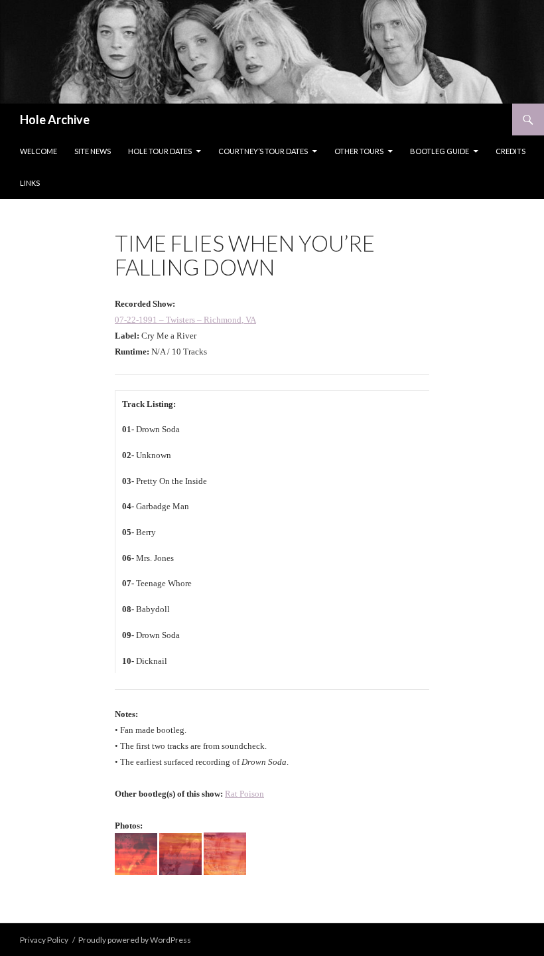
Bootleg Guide (439, 151)
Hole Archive (55, 119)
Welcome (38, 151)
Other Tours (358, 151)
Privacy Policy (44, 940)
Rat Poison (244, 794)
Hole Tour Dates (160, 151)
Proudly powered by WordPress (134, 940)
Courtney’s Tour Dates (263, 151)
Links (30, 183)
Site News (92, 151)
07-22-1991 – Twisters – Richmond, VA (185, 320)
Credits (510, 151)
